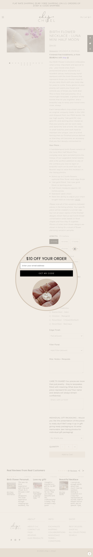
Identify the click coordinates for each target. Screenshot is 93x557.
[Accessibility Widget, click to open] (89, 553)
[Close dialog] (75, 249)
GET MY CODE (46, 273)
